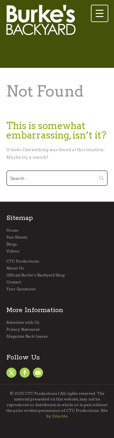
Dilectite (60, 416)
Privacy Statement (23, 329)
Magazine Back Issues (27, 336)
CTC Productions (22, 261)
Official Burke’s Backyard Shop (35, 275)
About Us (15, 268)
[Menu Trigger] (99, 13)
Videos (12, 251)
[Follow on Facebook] (11, 373)
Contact (13, 282)
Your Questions (20, 289)
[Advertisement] (57, 54)
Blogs (11, 244)
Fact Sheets (16, 237)
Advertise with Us (22, 322)
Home (12, 230)
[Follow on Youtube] (38, 373)
